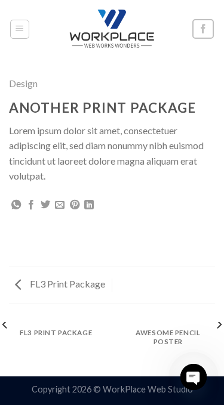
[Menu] (20, 29)
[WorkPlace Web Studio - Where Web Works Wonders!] (112, 29)
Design (23, 83)
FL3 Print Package (66, 283)
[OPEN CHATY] (193, 377)
